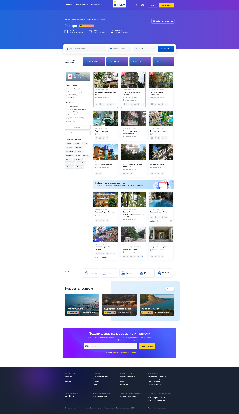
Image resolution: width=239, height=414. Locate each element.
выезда (121, 183)
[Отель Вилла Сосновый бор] (106, 80)
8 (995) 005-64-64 (157, 400)
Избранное (124, 384)
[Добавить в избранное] (171, 221)
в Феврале (69, 151)
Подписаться (147, 346)
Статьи (122, 381)
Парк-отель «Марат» (159, 131)
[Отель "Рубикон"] (161, 152)
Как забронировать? (127, 376)
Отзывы (123, 379)
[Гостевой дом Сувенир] (105, 199)
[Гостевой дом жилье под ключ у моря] (133, 234)
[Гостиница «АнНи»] (105, 118)
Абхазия (96, 381)
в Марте (80, 151)
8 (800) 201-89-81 (130, 396)
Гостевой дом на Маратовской (130, 132)
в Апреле (69, 155)
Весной (76, 143)
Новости (68, 379)
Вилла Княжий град (103, 164)
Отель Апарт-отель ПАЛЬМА (131, 93)
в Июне (85, 155)
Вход (152, 5)
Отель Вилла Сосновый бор (105, 93)
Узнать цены (166, 49)
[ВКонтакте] (66, 396)
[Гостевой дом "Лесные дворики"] (133, 152)
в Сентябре (70, 163)
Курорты (69, 4)
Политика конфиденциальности (159, 408)
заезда (113, 183)
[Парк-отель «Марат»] (161, 118)
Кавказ (95, 384)
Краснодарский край (100, 376)
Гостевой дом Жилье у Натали (105, 248)
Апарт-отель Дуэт (158, 247)
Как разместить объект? (157, 376)
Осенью (69, 147)
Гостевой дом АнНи (158, 212)
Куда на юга (70, 373)
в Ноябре (69, 167)
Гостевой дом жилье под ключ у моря (132, 248)
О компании (69, 376)
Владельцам (96, 4)
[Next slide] (174, 62)
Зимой (68, 143)
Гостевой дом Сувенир (105, 212)
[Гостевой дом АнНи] (161, 199)
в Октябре (81, 163)
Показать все (159, 289)
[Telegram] (73, 396)
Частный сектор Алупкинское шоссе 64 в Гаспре (133, 214)
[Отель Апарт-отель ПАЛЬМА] (133, 80)
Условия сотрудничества (157, 379)
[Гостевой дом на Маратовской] (133, 118)
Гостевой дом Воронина (156, 93)
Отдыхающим (82, 4)
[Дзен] (69, 396)
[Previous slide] (83, 62)
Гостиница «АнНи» (103, 131)
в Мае (78, 155)
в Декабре (79, 167)
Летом (84, 143)
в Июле (68, 159)
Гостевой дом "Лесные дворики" (132, 165)
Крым (95, 379)
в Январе (78, 147)
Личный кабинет (154, 381)
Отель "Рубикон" (157, 164)
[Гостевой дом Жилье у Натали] (105, 234)
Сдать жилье (166, 5)
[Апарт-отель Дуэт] (161, 234)
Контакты (68, 381)
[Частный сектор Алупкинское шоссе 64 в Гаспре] (133, 199)
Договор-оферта (154, 384)
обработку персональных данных (124, 352)
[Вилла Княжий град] (105, 152)
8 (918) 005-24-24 (157, 398)
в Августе (77, 159)
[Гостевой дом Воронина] (161, 80)
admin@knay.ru (101, 396)
